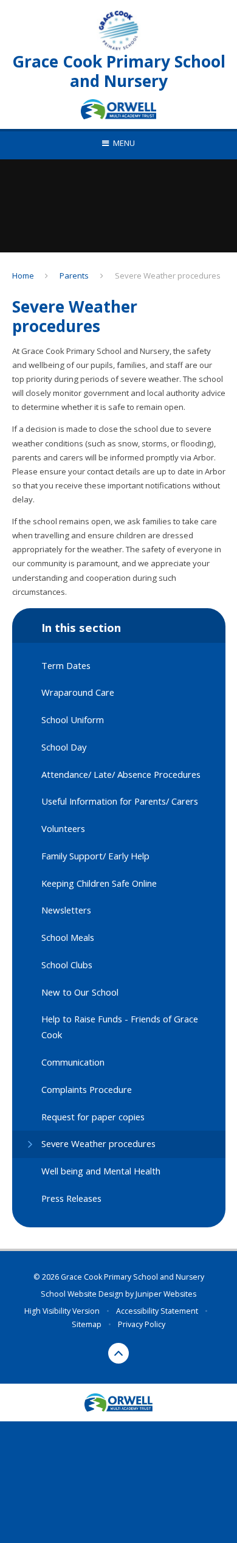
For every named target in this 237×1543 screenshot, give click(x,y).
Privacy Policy (141, 1324)
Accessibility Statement (157, 1311)
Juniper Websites (166, 1294)
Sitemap (86, 1324)
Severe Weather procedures (168, 275)
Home (23, 275)
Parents (74, 275)
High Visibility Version (62, 1311)
